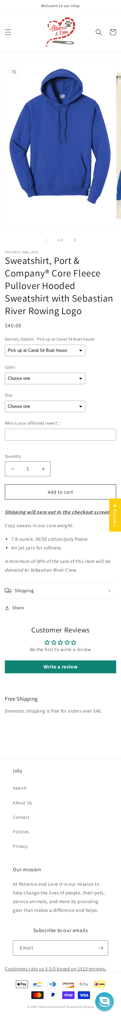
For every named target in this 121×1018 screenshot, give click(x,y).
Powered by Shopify (80, 1006)
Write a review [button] (60, 666)
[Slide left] (46, 240)
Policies (21, 832)
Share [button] (18, 608)
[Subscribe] (101, 948)
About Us (22, 803)
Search (20, 788)
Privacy (20, 846)
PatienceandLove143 (52, 1006)
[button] (8, 32)
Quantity (13, 456)
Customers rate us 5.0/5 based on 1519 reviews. (56, 969)
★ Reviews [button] (115, 514)
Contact (21, 817)
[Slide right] (75, 240)
